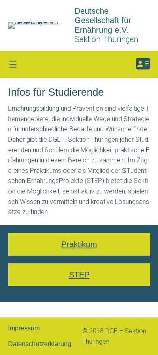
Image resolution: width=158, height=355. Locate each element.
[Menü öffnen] (13, 64)
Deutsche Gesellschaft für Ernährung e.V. (103, 20)
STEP (79, 274)
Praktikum (79, 244)
